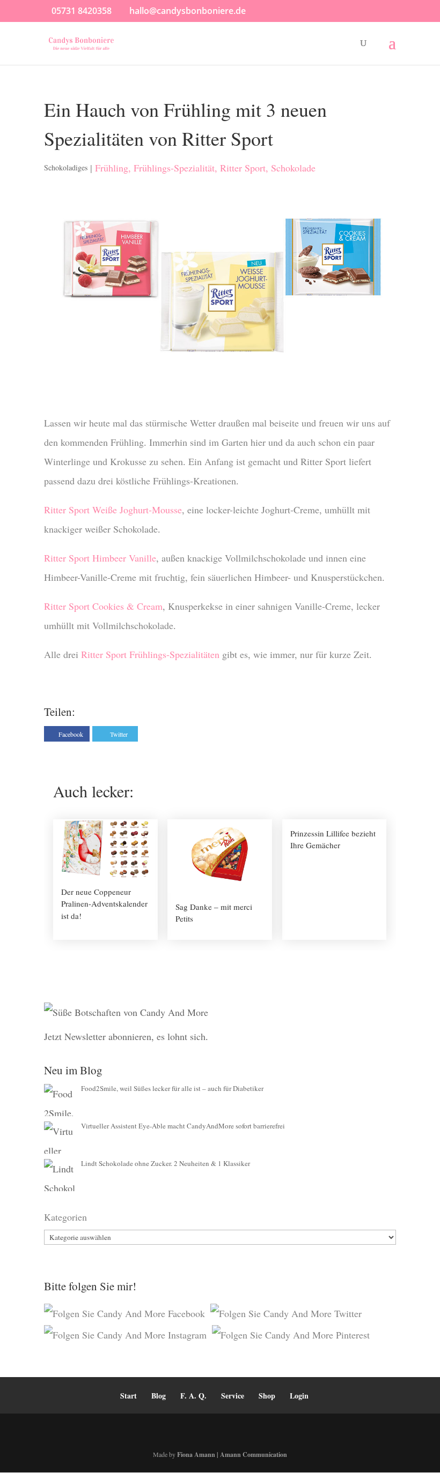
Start (128, 1395)
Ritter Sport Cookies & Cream (103, 606)
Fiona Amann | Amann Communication (232, 1454)
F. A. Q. (193, 1395)
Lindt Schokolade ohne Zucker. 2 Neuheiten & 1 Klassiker (165, 1163)
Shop (267, 1395)
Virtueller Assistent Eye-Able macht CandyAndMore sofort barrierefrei (183, 1126)
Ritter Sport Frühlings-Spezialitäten (148, 654)
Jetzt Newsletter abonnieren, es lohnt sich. (126, 1036)
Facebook (70, 734)
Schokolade (293, 167)
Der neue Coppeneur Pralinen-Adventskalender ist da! (104, 903)
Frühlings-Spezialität (174, 167)
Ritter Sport (243, 167)
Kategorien (65, 1216)
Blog (158, 1395)
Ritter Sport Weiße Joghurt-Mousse (113, 509)
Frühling (111, 167)
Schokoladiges (65, 167)
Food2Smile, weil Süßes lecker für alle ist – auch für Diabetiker (172, 1088)
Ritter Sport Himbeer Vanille (100, 557)
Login (299, 1395)
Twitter (119, 734)
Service (232, 1395)
